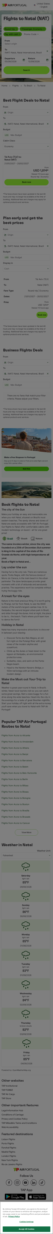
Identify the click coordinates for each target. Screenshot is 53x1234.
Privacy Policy (14, 1216)
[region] (26, 1218)
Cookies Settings (26, 1222)
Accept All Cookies (26, 1229)
